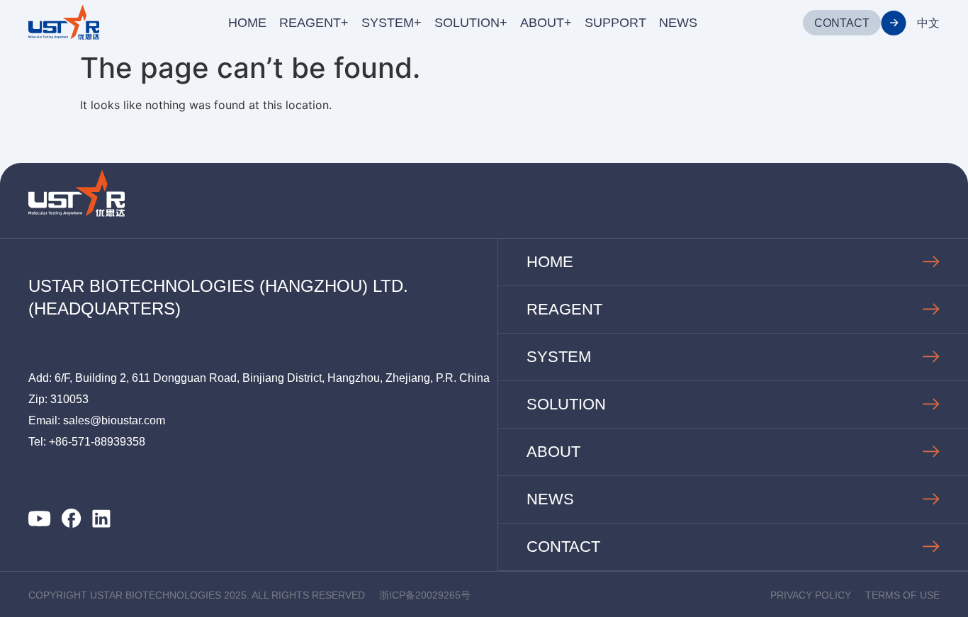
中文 (928, 23)
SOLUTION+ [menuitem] (470, 23)
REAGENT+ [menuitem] (314, 23)
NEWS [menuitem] (678, 23)
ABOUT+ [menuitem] (546, 23)
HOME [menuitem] (247, 23)
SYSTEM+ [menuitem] (391, 23)
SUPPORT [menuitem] (615, 23)
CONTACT (841, 23)
